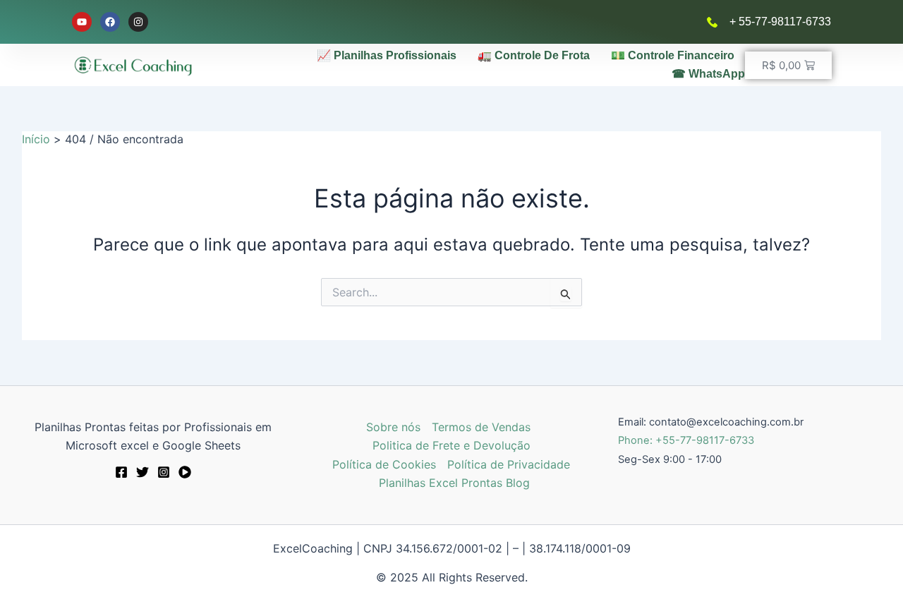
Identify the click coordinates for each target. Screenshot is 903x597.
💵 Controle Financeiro (672, 55)
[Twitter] (142, 472)
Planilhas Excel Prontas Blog (454, 483)
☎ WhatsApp (708, 74)
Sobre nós (393, 427)
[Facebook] (121, 472)
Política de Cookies (384, 464)
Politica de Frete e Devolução (451, 445)
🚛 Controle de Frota (534, 55)
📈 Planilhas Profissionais (386, 55)
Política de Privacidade (508, 464)
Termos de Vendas (481, 427)
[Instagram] (163, 472)
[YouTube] (184, 472)
